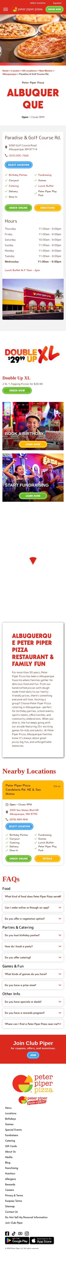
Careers (9, 1189)
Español (57, 3)
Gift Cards (11, 1146)
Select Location (37, 3)
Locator (15, 70)
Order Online (18, 207)
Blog (7, 1162)
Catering (14, 185)
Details (47, 858)
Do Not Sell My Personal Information (26, 1217)
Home (5, 70)
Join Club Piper (14, 1222)
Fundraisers (11, 1135)
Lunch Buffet (46, 185)
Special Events (13, 1129)
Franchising (11, 1167)
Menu (8, 1107)
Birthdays (10, 1118)
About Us (10, 1151)
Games (9, 1124)
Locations (10, 1113)
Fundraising (44, 174)
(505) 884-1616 (19, 819)
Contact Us (11, 1211)
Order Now (54, 9)
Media (8, 1156)
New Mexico (45, 70)
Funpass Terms (13, 1200)
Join (33, 1055)
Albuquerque (9, 74)
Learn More (33, 444)
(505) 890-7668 (19, 155)
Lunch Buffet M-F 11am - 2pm (22, 270)
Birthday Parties (18, 174)
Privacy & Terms (14, 1195)
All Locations (29, 70)
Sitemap (10, 1206)
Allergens (10, 1178)
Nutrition (10, 1173)
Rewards (10, 1184)
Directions (47, 207)
